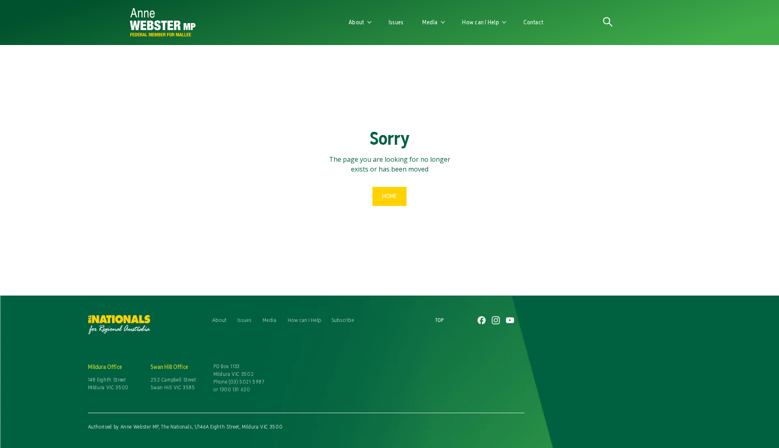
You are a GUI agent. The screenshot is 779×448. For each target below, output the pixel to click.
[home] (224, 22)
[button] (360, 22)
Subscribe (342, 320)
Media (269, 320)
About (219, 320)
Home (389, 196)
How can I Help (304, 320)
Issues (396, 22)
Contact (533, 22)
